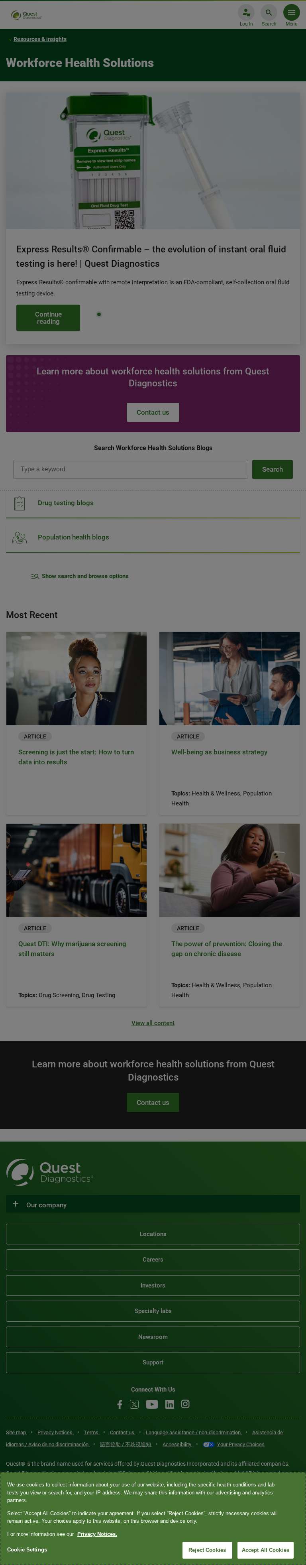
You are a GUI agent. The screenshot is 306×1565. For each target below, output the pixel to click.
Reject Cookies (207, 1550)
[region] (153, 1518)
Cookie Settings (27, 1550)
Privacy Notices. (97, 1534)
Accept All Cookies (265, 1550)
